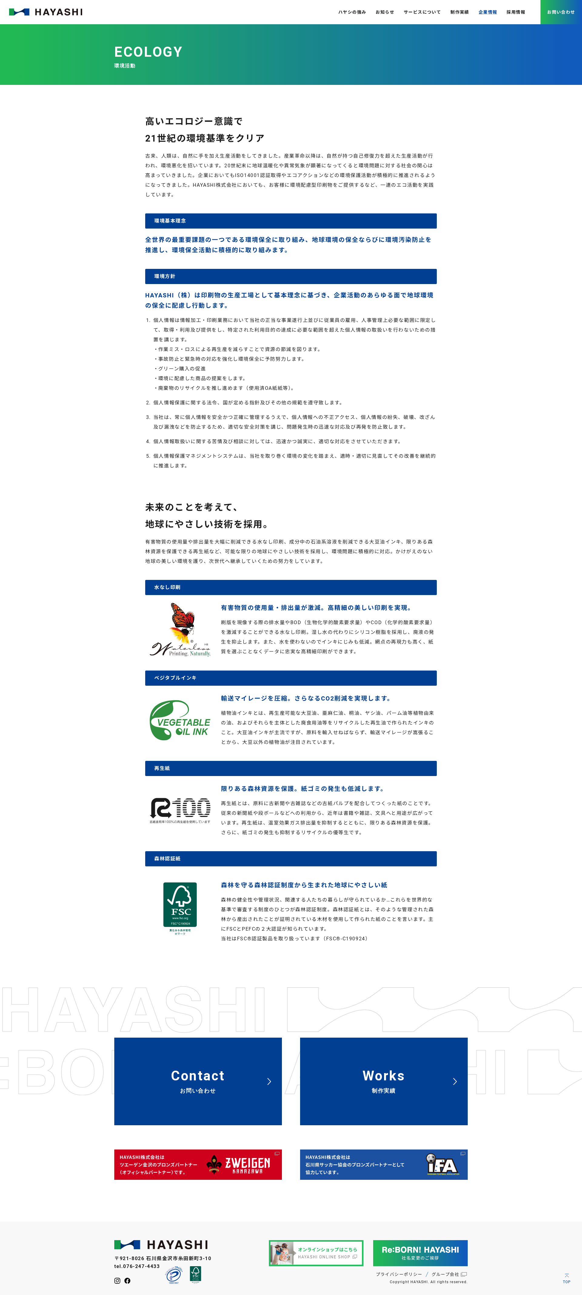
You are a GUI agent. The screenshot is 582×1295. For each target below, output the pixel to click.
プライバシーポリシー (399, 1274)
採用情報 (516, 12)
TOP (567, 1282)
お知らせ (385, 12)
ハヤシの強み (352, 12)
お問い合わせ (561, 12)
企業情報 (488, 12)
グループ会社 (445, 1274)
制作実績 (459, 12)
